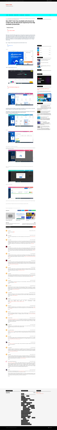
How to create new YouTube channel (26, 412)
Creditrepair (9, 302)
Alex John (9, 267)
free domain (32, 405)
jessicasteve (9, 235)
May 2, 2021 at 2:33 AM (33, 246)
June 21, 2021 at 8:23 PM (33, 253)
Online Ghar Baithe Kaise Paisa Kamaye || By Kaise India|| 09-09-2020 (45, 127)
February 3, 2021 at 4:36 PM (32, 235)
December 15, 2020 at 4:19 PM (32, 230)
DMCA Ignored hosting (11, 362)
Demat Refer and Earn (24, 405)
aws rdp (25, 401)
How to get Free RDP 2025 (44, 62)
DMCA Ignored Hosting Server (12, 361)
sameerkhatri (10, 347)
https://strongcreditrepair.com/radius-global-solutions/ (17, 301)
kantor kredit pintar (32, 236)
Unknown (9, 230)
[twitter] (48, 1)
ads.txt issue (23, 397)
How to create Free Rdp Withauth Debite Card (9, 220)
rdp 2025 (33, 417)
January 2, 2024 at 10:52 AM (32, 369)
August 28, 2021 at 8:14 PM (32, 285)
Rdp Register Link (10, 45)
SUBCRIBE (49, 54)
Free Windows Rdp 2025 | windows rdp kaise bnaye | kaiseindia (45, 60)
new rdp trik (23, 417)
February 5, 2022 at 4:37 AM (32, 311)
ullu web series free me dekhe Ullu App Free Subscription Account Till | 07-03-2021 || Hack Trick (45, 106)
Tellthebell (32, 243)
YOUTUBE (40, 54)
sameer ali (9, 246)
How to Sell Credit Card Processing (13, 351)
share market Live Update (25, 420)
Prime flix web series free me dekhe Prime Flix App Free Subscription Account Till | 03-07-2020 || (45, 112)
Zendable (15, 282)
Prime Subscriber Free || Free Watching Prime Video (45, 117)
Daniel (9, 342)
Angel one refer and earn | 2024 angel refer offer (20, 220)
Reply (9, 237)
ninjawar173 (9, 285)
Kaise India (9, 4)
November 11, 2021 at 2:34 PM (32, 292)
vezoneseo (9, 273)
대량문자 (32, 276)
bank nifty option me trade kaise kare (26, 402)
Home (6, 18)
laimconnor (9, 336)
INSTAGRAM (41, 52)
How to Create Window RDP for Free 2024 (30, 220)
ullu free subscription (24, 421)
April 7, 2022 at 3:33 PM (33, 347)
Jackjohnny (9, 280)
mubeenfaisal (10, 292)
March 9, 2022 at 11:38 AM (32, 324)
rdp (28, 417)
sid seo (9, 253)
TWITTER (40, 50)
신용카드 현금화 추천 (14, 295)
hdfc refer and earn (31, 406)
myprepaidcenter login (21, 270)
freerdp (25, 406)
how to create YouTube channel (26, 413)
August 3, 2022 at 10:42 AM (32, 354)
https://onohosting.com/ (16, 289)
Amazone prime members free (26, 398)
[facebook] (47, 1)
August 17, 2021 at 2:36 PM (32, 280)
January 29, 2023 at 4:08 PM (32, 361)
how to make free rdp (14, 18)
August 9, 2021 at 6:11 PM (32, 273)
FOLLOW (49, 50)
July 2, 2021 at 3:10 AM (33, 260)
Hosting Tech (10, 324)
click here (33, 250)
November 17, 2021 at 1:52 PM (32, 298)
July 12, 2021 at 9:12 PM (33, 267)
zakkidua (9, 298)
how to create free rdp (26, 409)
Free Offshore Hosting (11, 343)
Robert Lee (9, 305)
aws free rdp (9, 18)
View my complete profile (40, 393)
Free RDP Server (12, 331)
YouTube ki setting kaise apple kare (26, 424)
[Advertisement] (37, 8)
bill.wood (9, 311)
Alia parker (9, 354)
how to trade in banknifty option (26, 416)
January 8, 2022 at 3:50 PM (32, 305)
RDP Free (18, 18)
